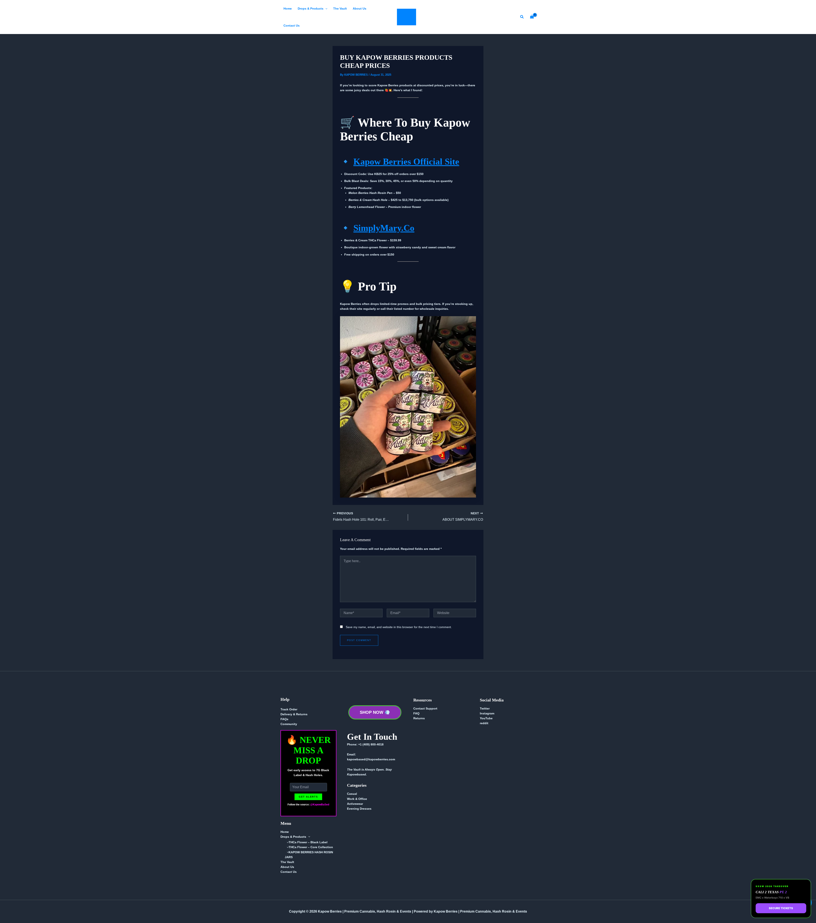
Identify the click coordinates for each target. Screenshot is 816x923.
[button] (325, 8)
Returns (419, 718)
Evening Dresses (359, 808)
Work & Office (357, 799)
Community (288, 724)
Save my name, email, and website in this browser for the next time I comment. (399, 627)
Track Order (288, 709)
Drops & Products (310, 8)
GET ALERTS (308, 796)
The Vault (340, 8)
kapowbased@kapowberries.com (371, 759)
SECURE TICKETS (781, 908)
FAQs (284, 719)
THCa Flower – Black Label (308, 842)
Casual (352, 793)
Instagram (487, 713)
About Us (359, 8)
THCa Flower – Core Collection (311, 847)
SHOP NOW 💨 (375, 712)
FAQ (416, 713)
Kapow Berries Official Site (406, 161)
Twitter (485, 708)
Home (287, 8)
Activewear (355, 803)
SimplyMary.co (383, 228)
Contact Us (291, 25)
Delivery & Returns (293, 714)
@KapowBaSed (319, 804)
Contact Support (425, 708)
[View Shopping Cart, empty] (532, 17)
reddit (484, 723)
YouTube (486, 718)
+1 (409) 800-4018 (371, 744)
